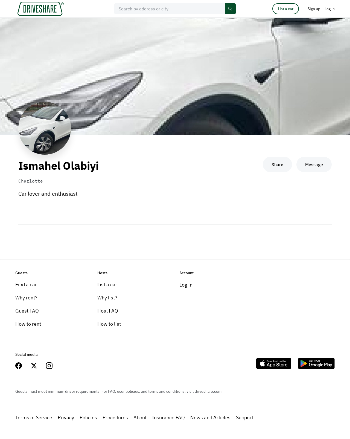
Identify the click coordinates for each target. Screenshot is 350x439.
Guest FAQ (27, 311)
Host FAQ (107, 311)
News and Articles (210, 417)
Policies (88, 417)
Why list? (107, 297)
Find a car (26, 284)
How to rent (28, 324)
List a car (285, 8)
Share (277, 164)
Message (314, 164)
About (140, 417)
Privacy (66, 417)
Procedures (115, 417)
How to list (109, 324)
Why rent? (26, 297)
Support (244, 417)
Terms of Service (33, 417)
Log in (185, 285)
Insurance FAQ (168, 417)
